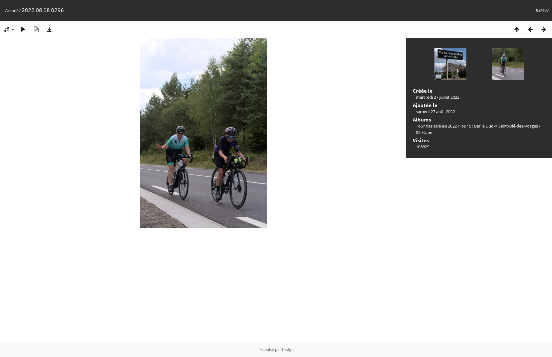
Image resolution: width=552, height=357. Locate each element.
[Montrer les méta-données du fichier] (36, 29)
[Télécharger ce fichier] (49, 29)
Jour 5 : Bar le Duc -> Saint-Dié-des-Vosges (499, 126)
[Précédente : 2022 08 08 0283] (530, 29)
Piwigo (288, 349)
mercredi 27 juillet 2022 (437, 97)
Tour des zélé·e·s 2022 (436, 126)
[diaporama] (22, 29)
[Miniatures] (517, 29)
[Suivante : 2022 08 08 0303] (543, 29)
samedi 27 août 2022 (435, 111)
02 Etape (424, 132)
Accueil (11, 10)
